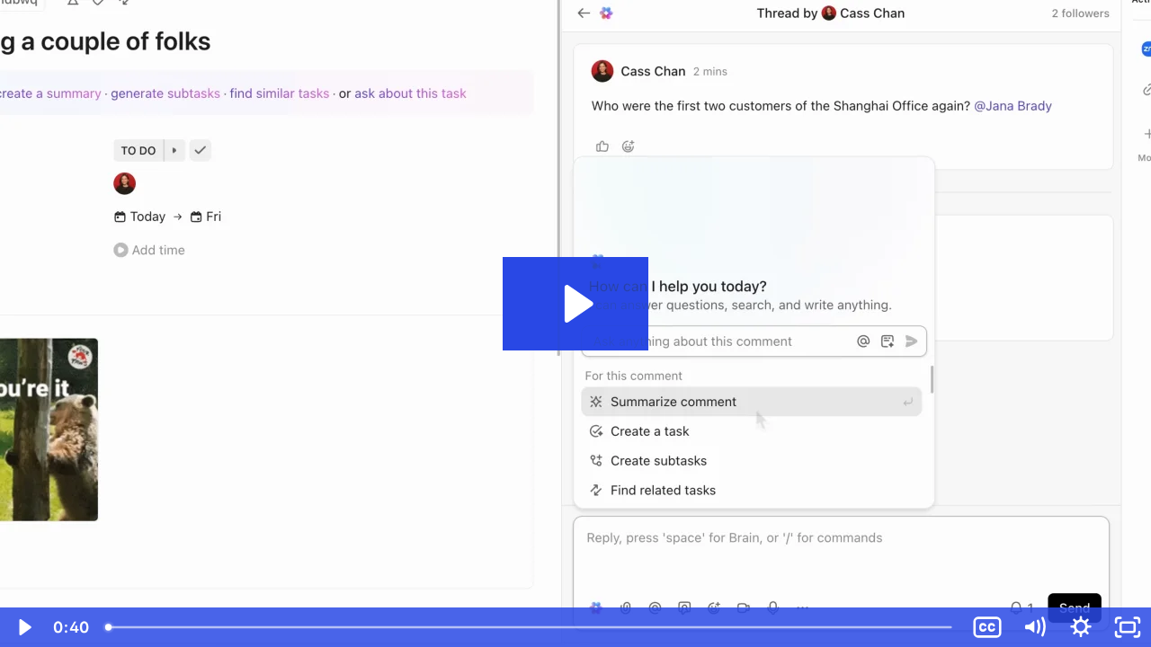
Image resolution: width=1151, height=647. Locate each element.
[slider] (530, 627)
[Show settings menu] (1080, 627)
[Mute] (1034, 627)
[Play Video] (23, 627)
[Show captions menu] (987, 627)
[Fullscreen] (1127, 627)
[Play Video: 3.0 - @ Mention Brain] (576, 303)
